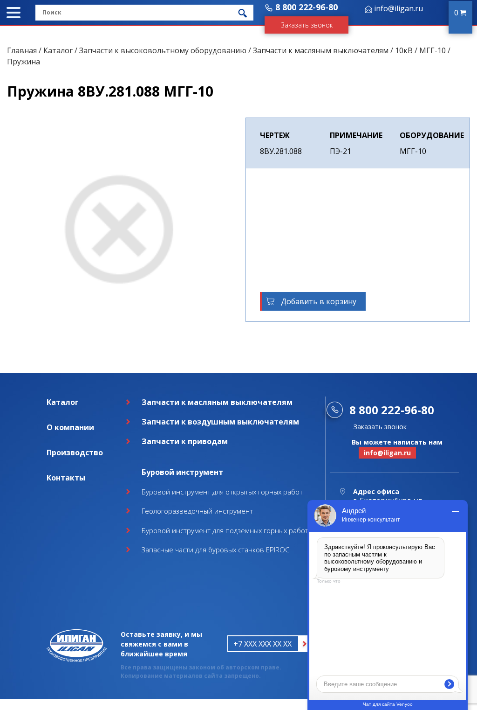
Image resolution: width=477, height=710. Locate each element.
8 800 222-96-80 (306, 7)
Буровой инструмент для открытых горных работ (222, 491)
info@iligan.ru (398, 8)
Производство (75, 452)
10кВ (404, 50)
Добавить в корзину (318, 301)
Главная (22, 50)
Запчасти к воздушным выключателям (220, 422)
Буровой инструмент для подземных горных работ (225, 530)
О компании (70, 427)
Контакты (66, 478)
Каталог (58, 50)
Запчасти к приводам (185, 441)
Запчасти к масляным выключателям (320, 50)
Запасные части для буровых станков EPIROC (215, 549)
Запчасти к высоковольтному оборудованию (162, 50)
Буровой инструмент (182, 472)
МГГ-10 (432, 50)
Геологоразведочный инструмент (197, 510)
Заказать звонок (307, 25)
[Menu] (13, 12)
